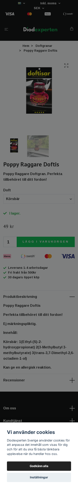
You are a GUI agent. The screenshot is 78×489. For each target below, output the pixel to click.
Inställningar (39, 477)
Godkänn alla (39, 466)
